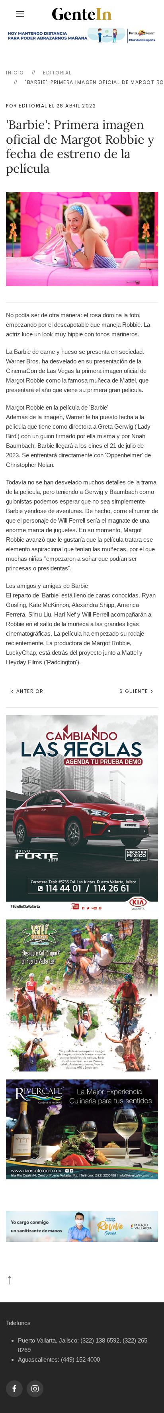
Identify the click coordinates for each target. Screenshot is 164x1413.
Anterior (28, 691)
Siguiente (134, 691)
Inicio (15, 72)
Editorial (57, 72)
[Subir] (9, 1280)
